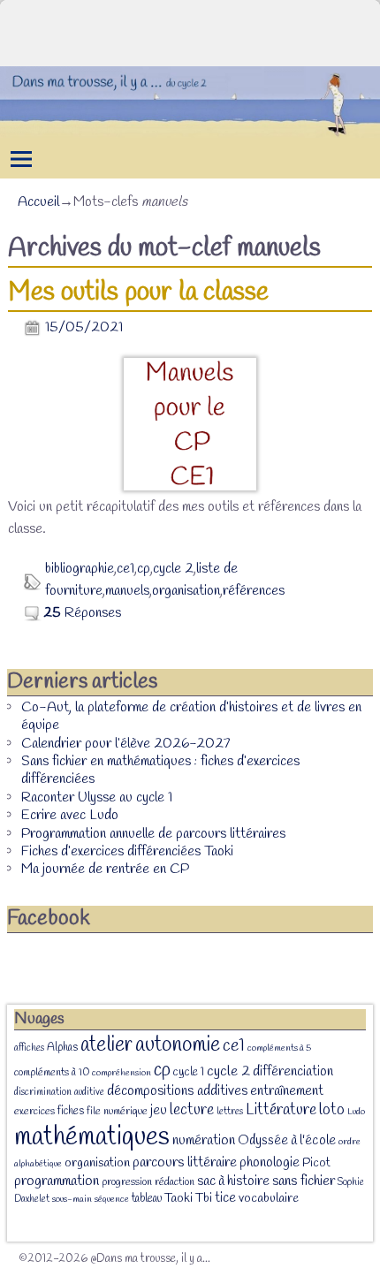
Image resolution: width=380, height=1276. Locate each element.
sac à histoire (233, 1181)
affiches (29, 1048)
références (254, 590)
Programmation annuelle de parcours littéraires (153, 833)
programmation (56, 1181)
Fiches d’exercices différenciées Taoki (127, 851)
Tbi (203, 1198)
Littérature (281, 1109)
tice (225, 1198)
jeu (158, 1111)
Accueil (38, 202)
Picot (316, 1163)
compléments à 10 (51, 1073)
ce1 (125, 568)
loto (332, 1109)
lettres (230, 1112)
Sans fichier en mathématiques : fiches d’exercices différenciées (160, 770)
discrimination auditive (59, 1092)
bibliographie (79, 568)
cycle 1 (188, 1072)
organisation (186, 590)
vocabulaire (269, 1198)
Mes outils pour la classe (138, 292)
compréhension (121, 1073)
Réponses (82, 613)
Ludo (356, 1111)
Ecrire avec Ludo (69, 815)
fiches (70, 1111)
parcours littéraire (185, 1162)
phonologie (269, 1162)
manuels (127, 590)
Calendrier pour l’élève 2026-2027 (125, 743)
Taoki (178, 1198)
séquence (112, 1199)
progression (127, 1182)
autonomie (177, 1045)
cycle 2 (173, 568)
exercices (34, 1112)
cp (143, 568)
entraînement (286, 1091)
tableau (147, 1198)
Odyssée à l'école (287, 1141)
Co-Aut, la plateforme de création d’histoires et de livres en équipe (191, 716)
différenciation (293, 1072)
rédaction (174, 1182)
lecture (192, 1110)
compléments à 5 (279, 1048)
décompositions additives (177, 1091)
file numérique (117, 1112)
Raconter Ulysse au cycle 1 (96, 797)
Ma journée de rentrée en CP (105, 869)
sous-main (72, 1199)
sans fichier (303, 1181)
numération (203, 1140)
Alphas (62, 1047)
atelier (106, 1045)
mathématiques (92, 1137)
